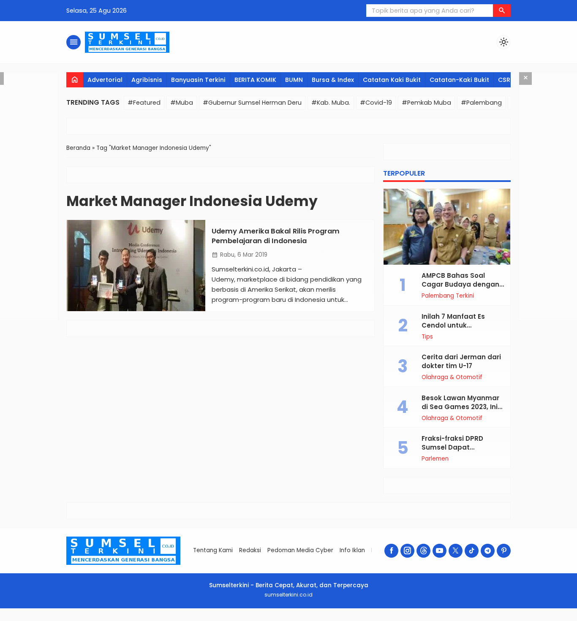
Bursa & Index (333, 80)
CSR (504, 80)
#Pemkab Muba (426, 102)
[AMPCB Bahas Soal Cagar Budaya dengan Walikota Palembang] (447, 227)
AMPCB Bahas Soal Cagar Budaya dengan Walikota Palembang (460, 284)
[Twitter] (456, 551)
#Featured (144, 102)
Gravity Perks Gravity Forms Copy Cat (248, 619)
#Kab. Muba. (330, 102)
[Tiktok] (472, 551)
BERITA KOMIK (255, 80)
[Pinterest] (504, 551)
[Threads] (423, 551)
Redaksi (250, 550)
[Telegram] (488, 551)
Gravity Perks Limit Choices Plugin (350, 619)
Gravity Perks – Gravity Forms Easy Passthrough (269, 619)
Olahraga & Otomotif (452, 377)
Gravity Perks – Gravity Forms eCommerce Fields (291, 619)
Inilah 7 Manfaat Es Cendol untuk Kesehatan (453, 325)
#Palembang (481, 102)
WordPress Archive (190, 619)
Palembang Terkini (448, 296)
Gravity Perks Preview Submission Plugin (383, 619)
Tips (427, 337)
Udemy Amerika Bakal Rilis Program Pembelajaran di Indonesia (276, 236)
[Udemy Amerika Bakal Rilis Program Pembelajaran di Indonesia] (136, 265)
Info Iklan (352, 550)
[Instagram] (407, 551)
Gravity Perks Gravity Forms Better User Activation (206, 619)
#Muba (181, 102)
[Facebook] (391, 551)
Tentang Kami (213, 550)
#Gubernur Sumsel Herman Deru (252, 102)
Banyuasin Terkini (198, 80)
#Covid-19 (376, 102)
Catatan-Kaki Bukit (459, 80)
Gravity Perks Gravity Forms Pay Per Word (332, 619)
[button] (502, 10)
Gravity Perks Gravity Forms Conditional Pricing (228, 619)
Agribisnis (146, 80)
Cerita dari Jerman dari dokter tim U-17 (461, 361)
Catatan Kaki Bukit (392, 80)
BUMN (294, 80)
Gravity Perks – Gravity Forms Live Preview (312, 619)
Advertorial (104, 80)
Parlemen (435, 459)
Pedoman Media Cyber (300, 550)
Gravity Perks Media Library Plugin (366, 619)
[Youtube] (439, 551)
